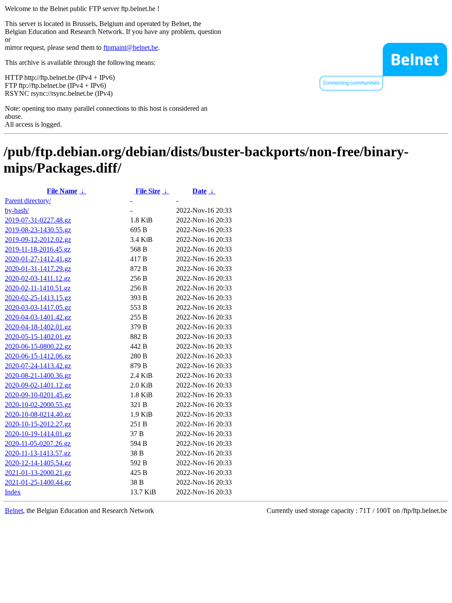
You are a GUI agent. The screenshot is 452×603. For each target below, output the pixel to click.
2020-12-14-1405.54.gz (38, 463)
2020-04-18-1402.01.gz (38, 327)
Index (13, 492)
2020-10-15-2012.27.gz (38, 424)
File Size (148, 191)
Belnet (14, 510)
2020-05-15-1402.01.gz (38, 336)
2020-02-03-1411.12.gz (38, 278)
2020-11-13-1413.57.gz (38, 453)
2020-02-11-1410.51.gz (38, 288)
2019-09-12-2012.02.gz (38, 239)
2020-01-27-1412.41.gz (38, 259)
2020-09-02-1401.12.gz (38, 385)
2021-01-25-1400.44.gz (38, 482)
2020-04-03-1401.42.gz (38, 317)
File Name (62, 191)
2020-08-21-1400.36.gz (38, 375)
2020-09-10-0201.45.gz (38, 395)
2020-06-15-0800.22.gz (38, 346)
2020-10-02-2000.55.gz (38, 404)
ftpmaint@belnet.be (130, 47)
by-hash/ (17, 210)
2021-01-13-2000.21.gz (38, 472)
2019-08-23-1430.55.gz (38, 230)
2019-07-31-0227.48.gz (38, 220)
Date (199, 191)
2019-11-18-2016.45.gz (38, 249)
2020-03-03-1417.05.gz (38, 307)
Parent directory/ (28, 200)
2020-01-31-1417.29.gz (38, 268)
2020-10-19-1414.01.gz (38, 433)
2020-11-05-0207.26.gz (38, 443)
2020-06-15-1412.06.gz (38, 356)
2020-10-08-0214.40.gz (38, 414)
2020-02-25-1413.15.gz (38, 298)
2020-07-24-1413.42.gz (38, 365)
